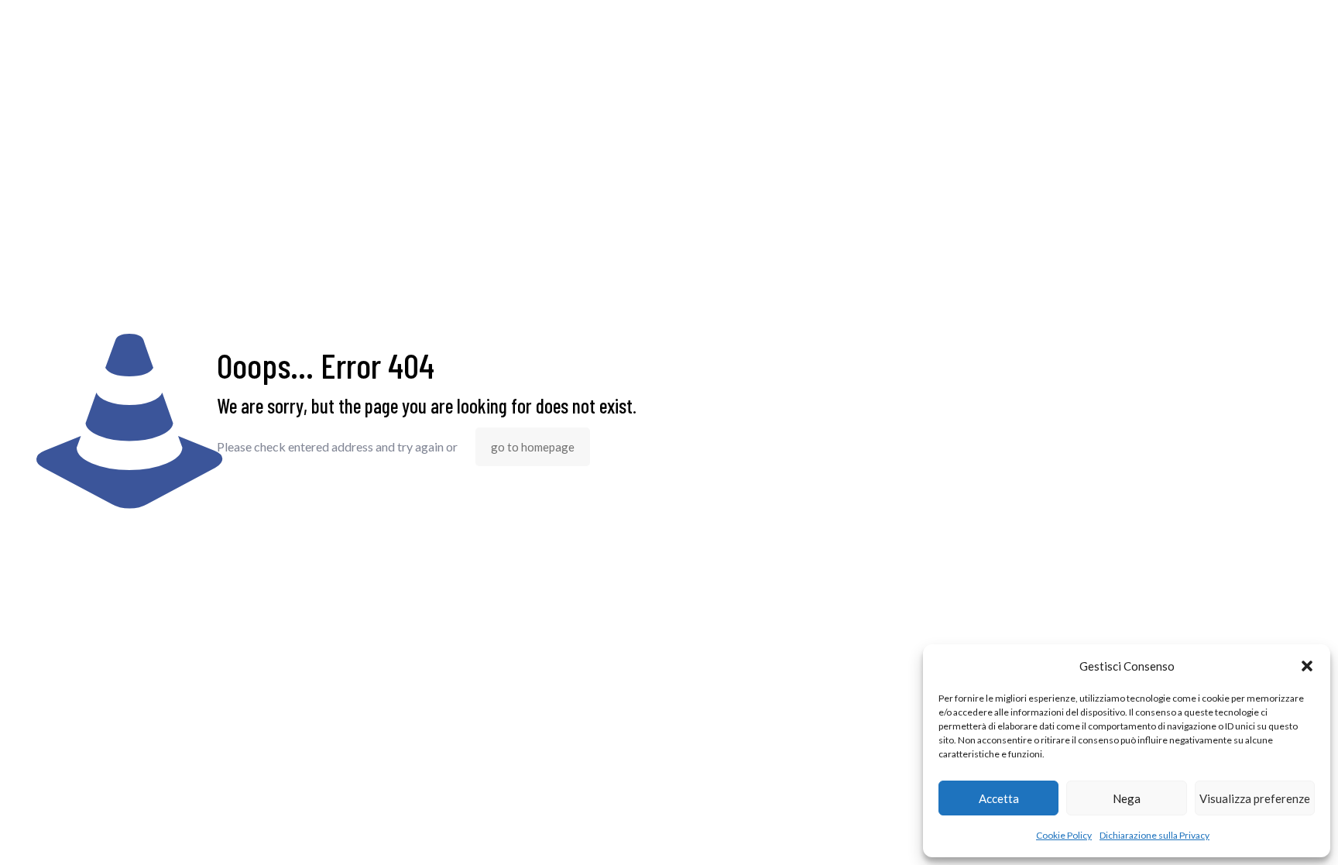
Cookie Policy (1064, 835)
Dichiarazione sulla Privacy (1154, 835)
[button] (1307, 666)
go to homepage (533, 447)
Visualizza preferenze (1254, 798)
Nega (1127, 798)
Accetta (999, 798)
